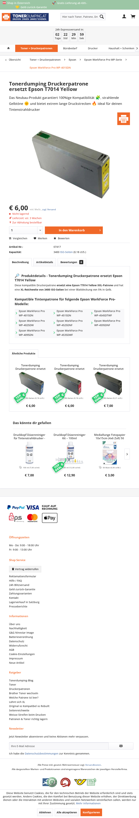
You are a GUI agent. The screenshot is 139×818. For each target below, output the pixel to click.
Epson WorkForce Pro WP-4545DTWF (107, 313)
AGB (11, 649)
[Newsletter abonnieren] (120, 746)
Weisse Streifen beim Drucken (27, 714)
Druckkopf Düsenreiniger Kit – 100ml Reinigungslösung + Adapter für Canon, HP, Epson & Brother (69, 436)
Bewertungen (71, 262)
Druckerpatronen (19, 689)
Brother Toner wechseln (23, 693)
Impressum (16, 658)
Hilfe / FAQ (15, 580)
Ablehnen (45, 812)
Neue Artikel (16, 662)
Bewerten (63, 238)
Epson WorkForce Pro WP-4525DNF (70, 323)
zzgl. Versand (49, 209)
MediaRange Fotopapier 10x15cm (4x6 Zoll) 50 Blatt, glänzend (109, 436)
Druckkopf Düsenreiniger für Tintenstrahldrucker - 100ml (29, 436)
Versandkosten (93, 764)
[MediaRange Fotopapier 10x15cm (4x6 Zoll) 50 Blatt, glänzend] (109, 453)
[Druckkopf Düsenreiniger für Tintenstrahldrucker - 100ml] (29, 453)
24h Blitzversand (19, 585)
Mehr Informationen (88, 803)
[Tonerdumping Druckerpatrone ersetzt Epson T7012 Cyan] (30, 383)
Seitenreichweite (19, 710)
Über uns (14, 624)
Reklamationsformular (22, 576)
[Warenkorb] (133, 16)
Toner (12, 684)
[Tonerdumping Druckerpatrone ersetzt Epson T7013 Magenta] (69, 383)
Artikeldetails (44, 262)
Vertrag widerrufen (26, 569)
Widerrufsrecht (18, 645)
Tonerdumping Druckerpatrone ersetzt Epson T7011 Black (108, 367)
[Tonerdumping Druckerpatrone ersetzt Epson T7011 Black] (108, 383)
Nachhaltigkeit (18, 628)
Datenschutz (16, 641)
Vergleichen (19, 238)
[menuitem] (74, 16)
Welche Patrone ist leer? (23, 697)
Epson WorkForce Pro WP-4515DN (70, 313)
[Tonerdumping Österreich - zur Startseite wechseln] (25, 19)
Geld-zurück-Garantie (22, 589)
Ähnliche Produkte (23, 353)
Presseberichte (18, 606)
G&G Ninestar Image (21, 632)
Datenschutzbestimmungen (41, 753)
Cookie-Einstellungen (22, 654)
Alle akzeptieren (67, 812)
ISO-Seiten (66, 252)
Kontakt (13, 597)
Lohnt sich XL (17, 702)
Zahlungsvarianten (20, 593)
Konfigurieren (91, 812)
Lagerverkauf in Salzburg (24, 602)
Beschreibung (20, 262)
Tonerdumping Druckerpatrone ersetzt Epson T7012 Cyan (30, 367)
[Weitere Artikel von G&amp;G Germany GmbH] (123, 118)
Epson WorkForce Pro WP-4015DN (32, 313)
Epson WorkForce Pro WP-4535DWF (70, 333)
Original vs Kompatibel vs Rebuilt (29, 706)
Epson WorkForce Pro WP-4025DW (32, 323)
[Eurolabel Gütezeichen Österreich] (50, 782)
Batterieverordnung (21, 637)
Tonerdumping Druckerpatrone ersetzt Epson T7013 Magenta (69, 367)
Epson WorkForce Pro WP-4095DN (32, 333)
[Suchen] (102, 16)
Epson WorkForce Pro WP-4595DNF (107, 323)
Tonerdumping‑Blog (21, 680)
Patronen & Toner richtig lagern (28, 719)
